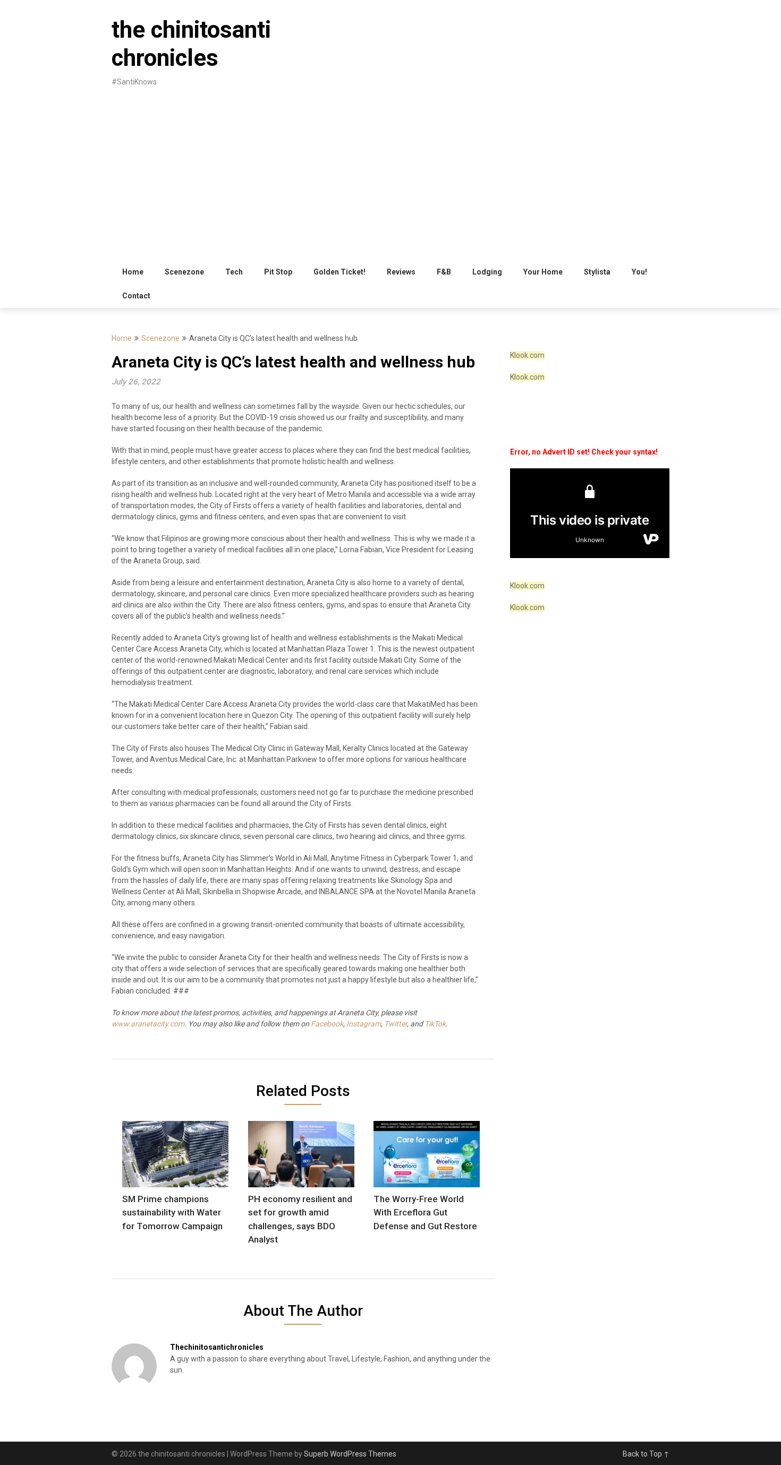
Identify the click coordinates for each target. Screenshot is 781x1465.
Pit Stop (278, 272)
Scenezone (184, 272)
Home (132, 272)
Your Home (543, 272)
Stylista (597, 272)
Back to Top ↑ (646, 1454)
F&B (444, 272)
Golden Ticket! (339, 272)
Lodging (487, 272)
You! (639, 272)
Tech (234, 272)
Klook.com (527, 355)
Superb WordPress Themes (350, 1454)
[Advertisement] (390, 180)
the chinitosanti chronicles (191, 44)
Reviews (401, 272)
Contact (136, 296)
